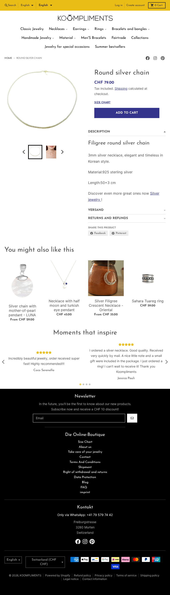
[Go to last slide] (24, 152)
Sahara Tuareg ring (148, 301)
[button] (45, 5)
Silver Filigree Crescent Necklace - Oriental (106, 305)
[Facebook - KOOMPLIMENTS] (148, 58)
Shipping (121, 88)
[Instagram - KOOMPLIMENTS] (155, 58)
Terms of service (126, 575)
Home (8, 58)
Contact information (94, 579)
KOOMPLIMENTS (30, 575)
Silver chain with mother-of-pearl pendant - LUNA (22, 310)
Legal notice (71, 579)
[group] (35, 152)
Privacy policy (103, 575)
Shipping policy (149, 575)
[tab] (80, 384)
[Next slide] (62, 152)
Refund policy (82, 575)
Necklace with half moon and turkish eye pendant (64, 305)
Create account (135, 5)
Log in (119, 5)
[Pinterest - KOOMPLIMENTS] (163, 58)
